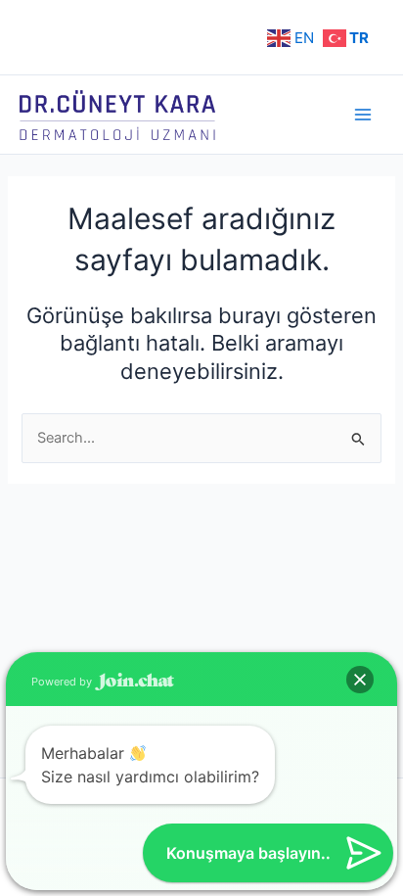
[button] (360, 679)
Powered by (63, 681)
